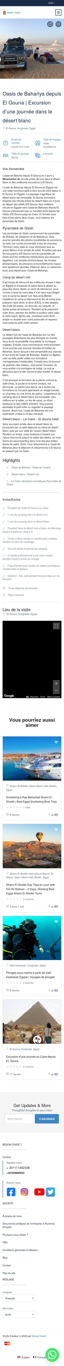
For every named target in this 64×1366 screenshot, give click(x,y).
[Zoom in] (56, 683)
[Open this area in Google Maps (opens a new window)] (9, 696)
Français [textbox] (10, 1298)
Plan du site (9, 1273)
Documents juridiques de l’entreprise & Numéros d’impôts (29, 1225)
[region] (32, 659)
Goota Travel (39, 1336)
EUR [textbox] (8, 1314)
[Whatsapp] (52, 1355)
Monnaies (8, 1308)
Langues (7, 1292)
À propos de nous (12, 1216)
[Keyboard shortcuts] (27, 697)
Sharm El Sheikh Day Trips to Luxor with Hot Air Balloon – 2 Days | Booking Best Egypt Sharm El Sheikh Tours (30, 889)
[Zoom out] (56, 690)
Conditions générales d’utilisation (20, 1250)
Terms (42, 697)
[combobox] (20, 1298)
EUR (50, 2)
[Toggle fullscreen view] (56, 626)
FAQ (5, 1242)
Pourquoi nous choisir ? (15, 1234)
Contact (7, 1157)
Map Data (34, 697)
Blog (5, 1257)
